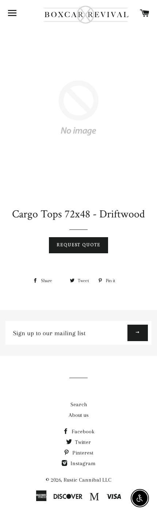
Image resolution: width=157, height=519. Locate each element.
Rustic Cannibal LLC (87, 480)
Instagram (82, 463)
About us (79, 415)
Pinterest (82, 452)
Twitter (82, 442)
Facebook (82, 431)
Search (78, 404)
